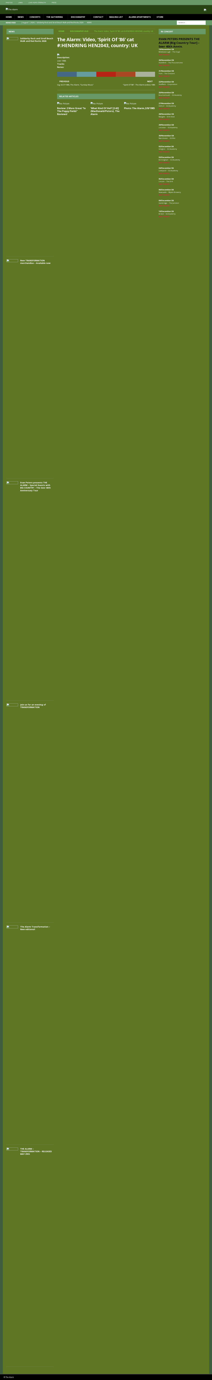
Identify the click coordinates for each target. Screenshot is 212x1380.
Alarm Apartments (140, 17)
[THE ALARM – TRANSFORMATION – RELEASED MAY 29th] (12, 1256)
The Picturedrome (175, 63)
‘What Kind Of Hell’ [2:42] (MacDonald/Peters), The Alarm (105, 111)
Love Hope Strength (37, 2)
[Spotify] (206, 2)
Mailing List (116, 17)
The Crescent (169, 73)
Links (20, 2)
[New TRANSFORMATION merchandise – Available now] (12, 367)
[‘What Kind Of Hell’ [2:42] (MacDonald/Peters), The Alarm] (106, 103)
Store (160, 17)
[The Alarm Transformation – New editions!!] (12, 1033)
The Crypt (176, 52)
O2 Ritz (172, 138)
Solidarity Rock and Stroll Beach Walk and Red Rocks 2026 (36, 39)
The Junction (174, 203)
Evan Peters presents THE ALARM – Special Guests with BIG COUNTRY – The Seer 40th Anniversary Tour (35, 486)
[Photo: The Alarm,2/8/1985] (139, 103)
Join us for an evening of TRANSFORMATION (33, 706)
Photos (9, 2)
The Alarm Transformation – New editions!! (35, 928)
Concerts (35, 17)
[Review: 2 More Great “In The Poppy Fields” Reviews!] (72, 103)
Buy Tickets (164, 55)
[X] (201, 2)
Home (9, 17)
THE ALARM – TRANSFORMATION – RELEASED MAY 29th (36, 1151)
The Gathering (54, 17)
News (21, 17)
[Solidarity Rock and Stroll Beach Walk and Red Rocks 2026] (12, 145)
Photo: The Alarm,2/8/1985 (139, 108)
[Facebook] (195, 2)
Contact (98, 17)
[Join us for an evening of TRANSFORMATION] (12, 811)
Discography (78, 17)
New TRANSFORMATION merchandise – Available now (35, 261)
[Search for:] (191, 22)
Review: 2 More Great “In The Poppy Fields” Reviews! (71, 111)
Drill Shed (171, 117)
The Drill (169, 181)
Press (54, 2)
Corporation (172, 84)
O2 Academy (177, 95)
